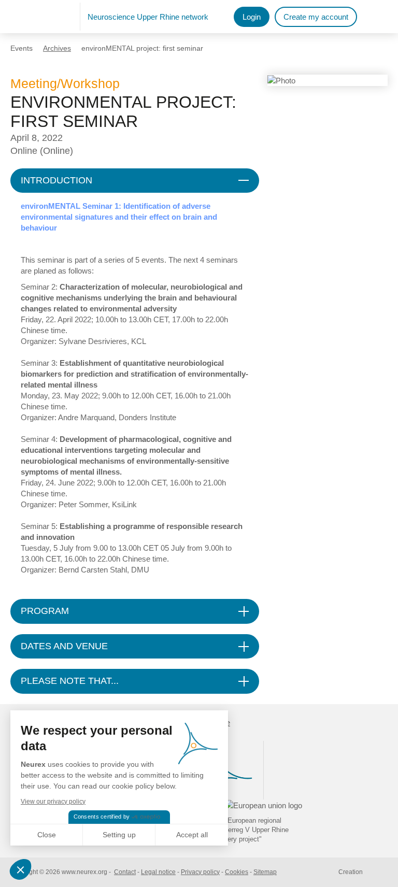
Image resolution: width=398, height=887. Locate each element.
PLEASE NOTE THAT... (70, 681)
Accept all (192, 835)
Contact (125, 872)
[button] (21, 869)
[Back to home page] (45, 17)
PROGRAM (45, 611)
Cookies (236, 872)
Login (252, 16)
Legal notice (158, 872)
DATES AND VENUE (64, 646)
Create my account (315, 16)
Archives (57, 48)
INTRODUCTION (56, 180)
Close (46, 835)
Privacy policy (200, 872)
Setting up (119, 835)
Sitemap (265, 872)
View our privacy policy (53, 801)
